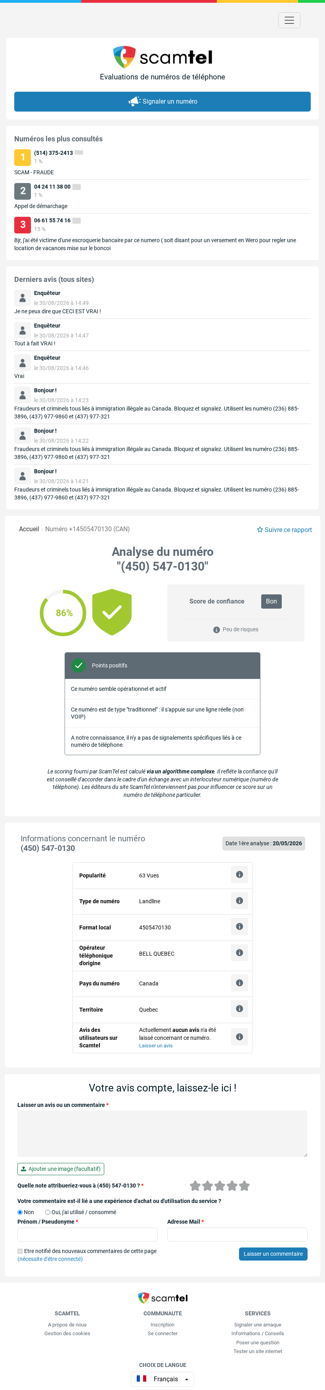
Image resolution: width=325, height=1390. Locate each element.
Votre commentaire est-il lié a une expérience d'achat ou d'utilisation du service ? (119, 1201)
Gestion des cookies (67, 1333)
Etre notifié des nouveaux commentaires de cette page (87, 1255)
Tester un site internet (257, 1351)
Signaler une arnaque (257, 1325)
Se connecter (163, 1333)
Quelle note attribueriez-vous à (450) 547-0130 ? (80, 1185)
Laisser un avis (156, 1046)
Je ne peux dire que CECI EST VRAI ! (57, 311)
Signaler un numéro (170, 101)
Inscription (162, 1325)
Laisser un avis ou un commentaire (63, 1105)
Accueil (29, 529)
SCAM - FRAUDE (34, 172)
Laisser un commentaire (273, 1254)
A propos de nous (67, 1325)
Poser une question (257, 1343)
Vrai (19, 376)
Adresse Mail (185, 1221)
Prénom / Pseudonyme (47, 1221)
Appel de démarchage (40, 206)
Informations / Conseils (257, 1333)
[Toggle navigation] (289, 20)
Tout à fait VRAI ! (34, 343)
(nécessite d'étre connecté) (50, 1259)
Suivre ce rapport (288, 530)
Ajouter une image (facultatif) (63, 1169)
